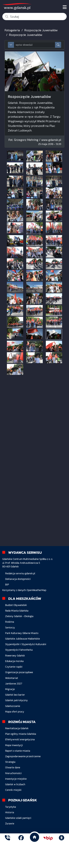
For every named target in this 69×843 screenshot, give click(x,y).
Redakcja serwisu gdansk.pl (20, 573)
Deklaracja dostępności (18, 579)
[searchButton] (58, 45)
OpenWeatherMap (36, 590)
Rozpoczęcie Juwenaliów (41, 30)
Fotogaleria (12, 30)
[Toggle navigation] (65, 7)
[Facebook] (21, 838)
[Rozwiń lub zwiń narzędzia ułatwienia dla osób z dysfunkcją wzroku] (61, 838)
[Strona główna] (7, 838)
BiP (7, 584)
